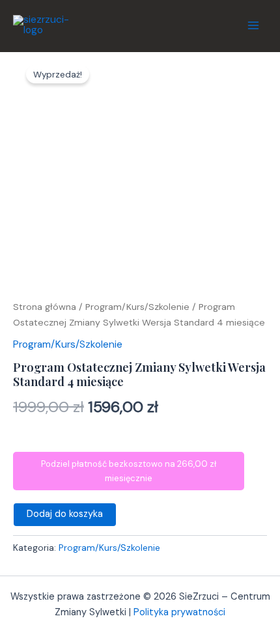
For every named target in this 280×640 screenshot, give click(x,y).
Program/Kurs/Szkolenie (137, 307)
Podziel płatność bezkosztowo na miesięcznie (128, 470)
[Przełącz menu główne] (253, 25)
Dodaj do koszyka (65, 514)
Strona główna (44, 307)
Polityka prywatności (179, 612)
